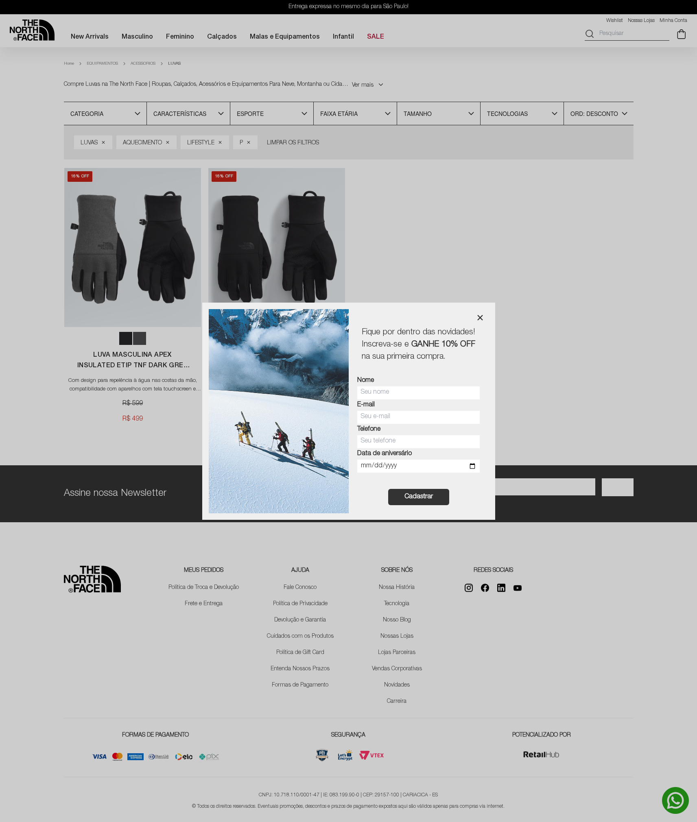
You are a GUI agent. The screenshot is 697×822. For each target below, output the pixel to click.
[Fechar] (480, 317)
